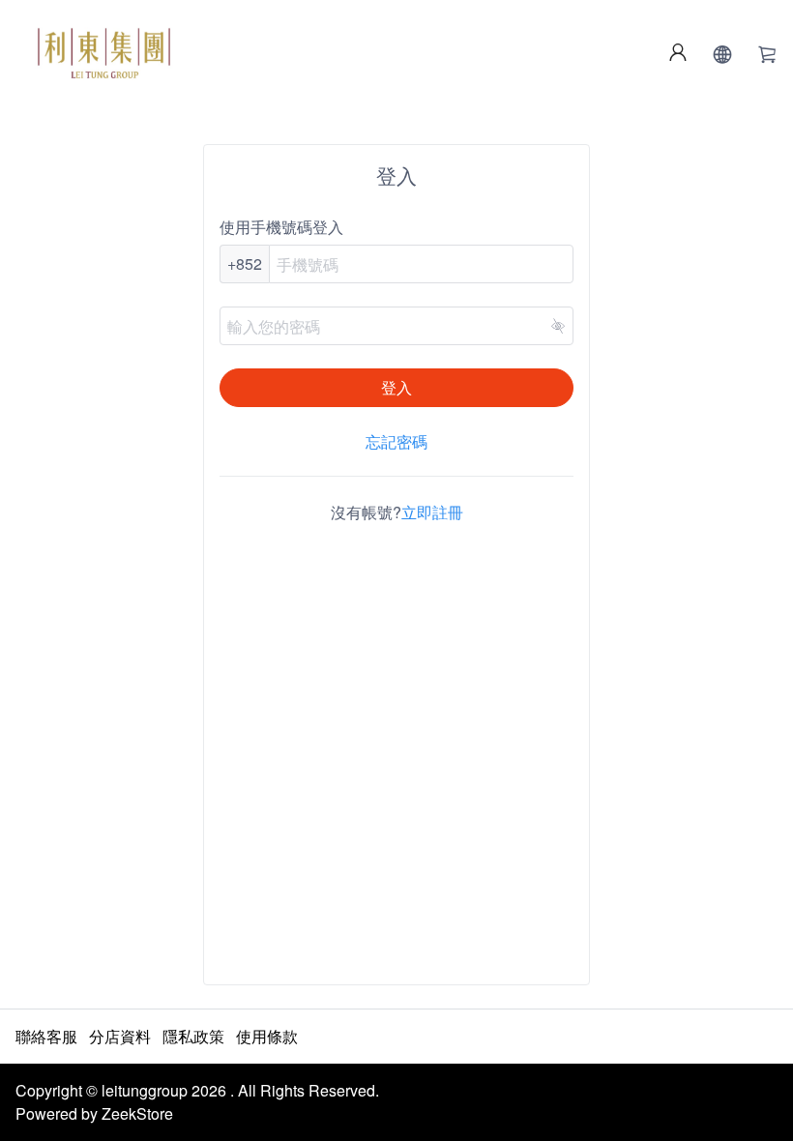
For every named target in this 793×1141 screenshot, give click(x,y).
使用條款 (267, 1036)
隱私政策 (193, 1036)
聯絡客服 (46, 1036)
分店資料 (120, 1036)
